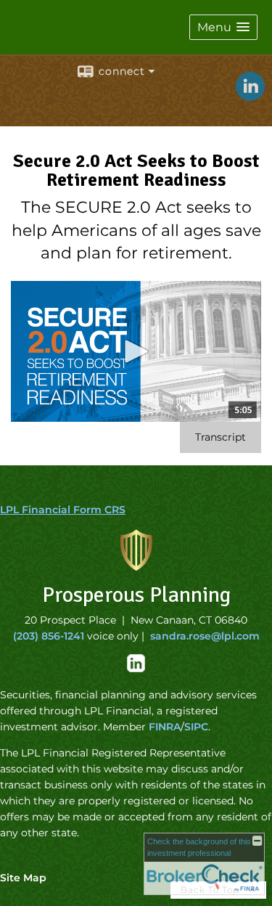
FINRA (165, 726)
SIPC (196, 726)
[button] (223, 27)
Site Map (23, 877)
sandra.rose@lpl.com (205, 635)
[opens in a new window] (136, 668)
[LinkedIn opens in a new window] (250, 96)
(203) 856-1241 (48, 635)
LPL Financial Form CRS (62, 509)
